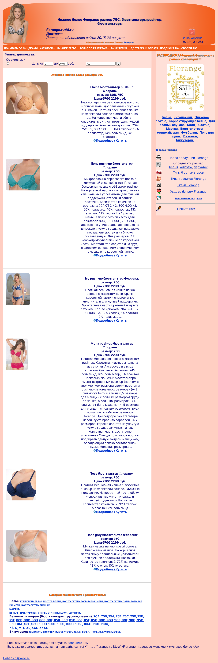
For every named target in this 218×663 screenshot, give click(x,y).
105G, (88, 624)
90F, (125, 620)
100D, (43, 624)
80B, (20, 620)
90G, (133, 620)
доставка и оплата (131, 48)
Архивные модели (188, 198)
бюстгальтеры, (52, 601)
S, (17, 628)
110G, (105, 624)
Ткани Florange (188, 185)
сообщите (75, 643)
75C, (126, 616)
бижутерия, (66, 632)
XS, (12, 628)
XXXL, (44, 628)
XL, (29, 628)
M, (21, 628)
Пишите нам (186, 209)
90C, (103, 620)
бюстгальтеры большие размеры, (83, 601)
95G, (35, 624)
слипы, (43, 612)
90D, (110, 620)
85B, (57, 620)
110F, (97, 624)
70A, (97, 616)
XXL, (35, 628)
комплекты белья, (31, 601)
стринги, (53, 612)
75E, (140, 616)
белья (173, 167)
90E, (118, 620)
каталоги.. (40, 48)
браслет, (107, 632)
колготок (186, 167)
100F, (61, 624)
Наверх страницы (16, 658)
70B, (104, 616)
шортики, (75, 612)
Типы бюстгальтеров (188, 172)
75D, (133, 616)
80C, (28, 620)
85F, (87, 620)
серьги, (87, 632)
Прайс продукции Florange (188, 158)
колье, (78, 632)
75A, (112, 616)
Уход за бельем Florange (188, 191)
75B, (119, 616)
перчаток (200, 167)
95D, (13, 624)
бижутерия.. (111, 48)
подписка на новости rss (161, 48)
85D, (73, 620)
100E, (52, 624)
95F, (27, 624)
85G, (95, 620)
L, (24, 628)
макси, (64, 612)
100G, (70, 624)
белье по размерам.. (80, 48)
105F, (79, 624)
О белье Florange (166, 149)
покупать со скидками (4, 48)
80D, (35, 620)
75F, (12, 620)
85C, (65, 620)
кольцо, (97, 632)
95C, (140, 620)
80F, (50, 620)
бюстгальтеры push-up (35, 605)
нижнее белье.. (57, 48)
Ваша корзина (192, 38)
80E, (43, 620)
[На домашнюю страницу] (16, 42)
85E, (80, 620)
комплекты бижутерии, (43, 632)
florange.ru (128, 42)
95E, (20, 624)
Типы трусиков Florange (188, 179)
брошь (117, 632)
